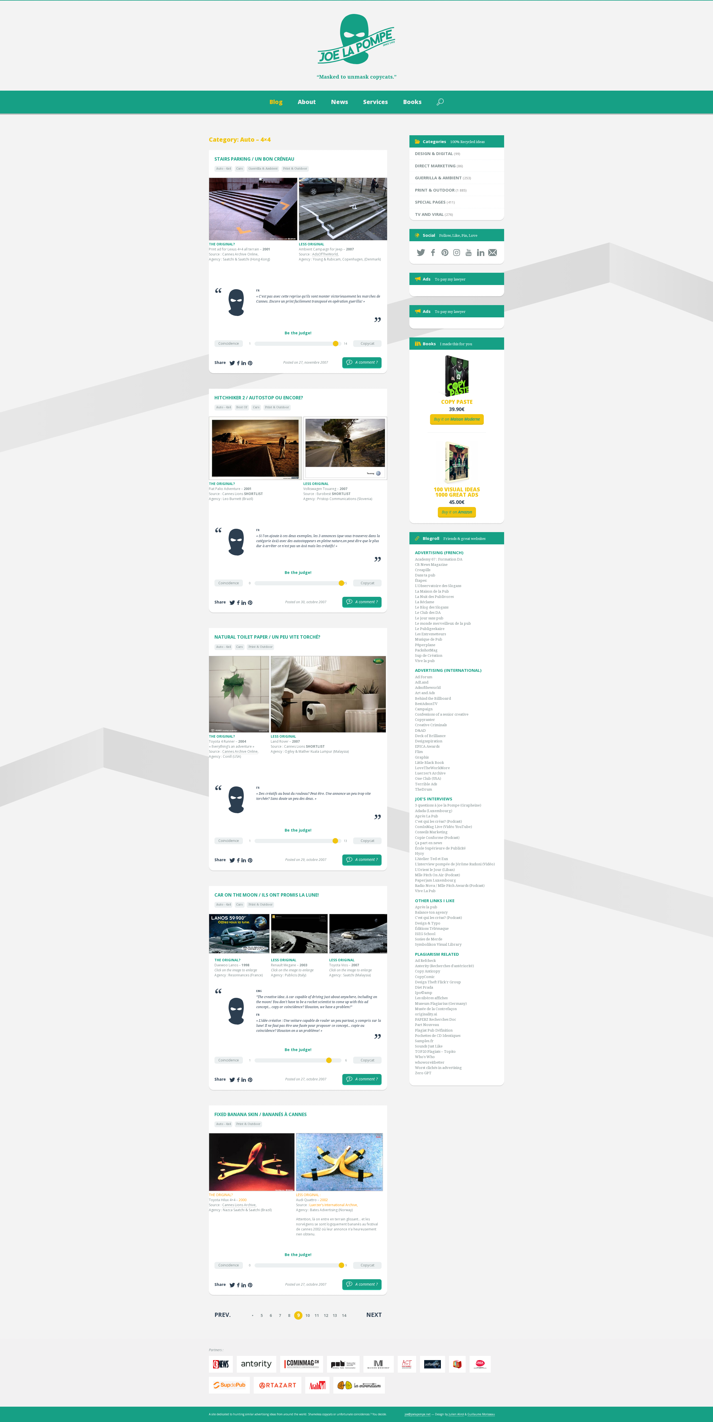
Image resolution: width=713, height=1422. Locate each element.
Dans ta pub (425, 575)
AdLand (421, 682)
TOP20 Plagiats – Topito (435, 1051)
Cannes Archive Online (240, 751)
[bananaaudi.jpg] (339, 1162)
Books (412, 102)
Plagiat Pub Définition (434, 1030)
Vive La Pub (425, 891)
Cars (239, 168)
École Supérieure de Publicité (440, 848)
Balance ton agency (431, 912)
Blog (276, 102)
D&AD (420, 730)
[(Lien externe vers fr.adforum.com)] (434, 1364)
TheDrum (423, 789)
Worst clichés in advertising (438, 1068)
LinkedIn (481, 252)
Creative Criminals (431, 725)
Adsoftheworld (428, 687)
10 (307, 1315)
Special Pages (430, 202)
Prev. (222, 1315)
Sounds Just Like (429, 1046)
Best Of (241, 407)
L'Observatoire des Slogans (438, 586)
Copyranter (425, 720)
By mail (493, 252)
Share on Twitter (232, 363)
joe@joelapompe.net (418, 1414)
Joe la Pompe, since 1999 (356, 39)
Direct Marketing (435, 165)
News (339, 102)
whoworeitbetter (430, 1062)
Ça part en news (428, 843)
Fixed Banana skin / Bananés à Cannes (260, 1114)
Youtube (469, 252)
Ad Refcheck (425, 961)
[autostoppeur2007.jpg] (345, 448)
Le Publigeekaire (430, 629)
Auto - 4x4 (223, 168)
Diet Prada (424, 987)
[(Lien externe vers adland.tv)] (458, 1364)
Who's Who (425, 1057)
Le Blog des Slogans (431, 607)
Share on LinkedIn (243, 363)
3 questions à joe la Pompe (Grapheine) (448, 805)
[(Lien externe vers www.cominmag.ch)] (303, 1364)
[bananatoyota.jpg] (252, 1162)
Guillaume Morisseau (481, 1414)
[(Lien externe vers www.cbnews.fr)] (222, 1364)
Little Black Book (429, 763)
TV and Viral (429, 214)
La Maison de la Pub (432, 591)
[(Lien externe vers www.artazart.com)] (279, 1385)
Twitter (421, 252)
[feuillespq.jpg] (239, 694)
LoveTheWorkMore (432, 768)
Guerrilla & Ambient (263, 168)
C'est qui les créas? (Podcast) (438, 821)
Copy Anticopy (427, 971)
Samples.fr (424, 1041)
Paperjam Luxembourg (435, 880)
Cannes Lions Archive (239, 1205)
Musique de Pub (428, 639)
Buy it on (457, 419)
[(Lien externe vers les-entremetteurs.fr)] (360, 1385)
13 (335, 1315)
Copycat (367, 343)
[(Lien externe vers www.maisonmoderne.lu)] (380, 1364)
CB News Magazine (431, 564)
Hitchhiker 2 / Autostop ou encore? (258, 398)
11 (316, 1315)
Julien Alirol (456, 1414)
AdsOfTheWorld (325, 254)
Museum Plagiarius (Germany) (441, 1003)
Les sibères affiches (431, 998)
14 (344, 1315)
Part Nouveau (427, 1025)
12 (326, 1315)
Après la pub (426, 907)
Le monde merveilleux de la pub (443, 623)
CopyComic (424, 977)
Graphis (422, 757)
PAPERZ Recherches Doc (435, 1019)
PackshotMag (426, 650)
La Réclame (424, 602)
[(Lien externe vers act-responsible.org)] (408, 1364)
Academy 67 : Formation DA (438, 559)
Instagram (457, 252)
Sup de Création (428, 655)
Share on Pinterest (250, 363)
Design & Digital (434, 153)
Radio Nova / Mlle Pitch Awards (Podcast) (450, 885)
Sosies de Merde (428, 939)
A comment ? (363, 362)
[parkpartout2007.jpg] (343, 209)
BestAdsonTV (426, 704)
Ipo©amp (423, 993)
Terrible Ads (426, 784)
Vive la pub (425, 661)
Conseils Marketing (431, 832)
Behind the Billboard (433, 698)
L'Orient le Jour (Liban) (435, 870)
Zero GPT (423, 1073)
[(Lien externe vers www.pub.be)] (344, 1364)
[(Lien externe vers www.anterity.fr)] (258, 1364)
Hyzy (419, 853)
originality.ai (426, 1014)
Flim (419, 752)
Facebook (433, 252)
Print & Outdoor (295, 168)
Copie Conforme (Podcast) (437, 838)
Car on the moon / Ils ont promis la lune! (266, 895)
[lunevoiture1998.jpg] (239, 933)
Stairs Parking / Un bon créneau (254, 159)
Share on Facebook (238, 363)
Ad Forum (423, 677)
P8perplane (425, 645)
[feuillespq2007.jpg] (328, 694)
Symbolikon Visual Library (438, 944)
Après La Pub (426, 816)
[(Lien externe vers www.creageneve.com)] (482, 1364)
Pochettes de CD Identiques (437, 1036)
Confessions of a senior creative (441, 714)
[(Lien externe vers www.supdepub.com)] (231, 1385)
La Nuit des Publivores (434, 597)
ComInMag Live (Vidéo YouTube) (443, 827)
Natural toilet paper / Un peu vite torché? (267, 637)
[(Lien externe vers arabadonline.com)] (318, 1385)
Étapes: (421, 580)
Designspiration (428, 741)
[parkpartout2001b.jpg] (253, 209)
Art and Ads (425, 693)
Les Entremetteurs (430, 634)
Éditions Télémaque (432, 928)
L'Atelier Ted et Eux (431, 859)
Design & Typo (427, 923)
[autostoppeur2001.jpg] (255, 448)
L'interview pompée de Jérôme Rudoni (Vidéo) (455, 864)
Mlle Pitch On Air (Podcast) (437, 875)
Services (375, 102)
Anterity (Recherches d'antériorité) (444, 966)
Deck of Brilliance (430, 736)
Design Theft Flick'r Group (438, 982)
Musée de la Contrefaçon (436, 1009)
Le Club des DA (428, 612)
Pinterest (445, 252)
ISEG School (425, 934)
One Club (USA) (428, 778)
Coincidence (228, 343)
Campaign (424, 709)
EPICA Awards (427, 746)
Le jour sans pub (429, 618)
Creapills (422, 570)
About (307, 102)
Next (374, 1315)
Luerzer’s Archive (430, 773)
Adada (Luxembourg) (433, 811)
